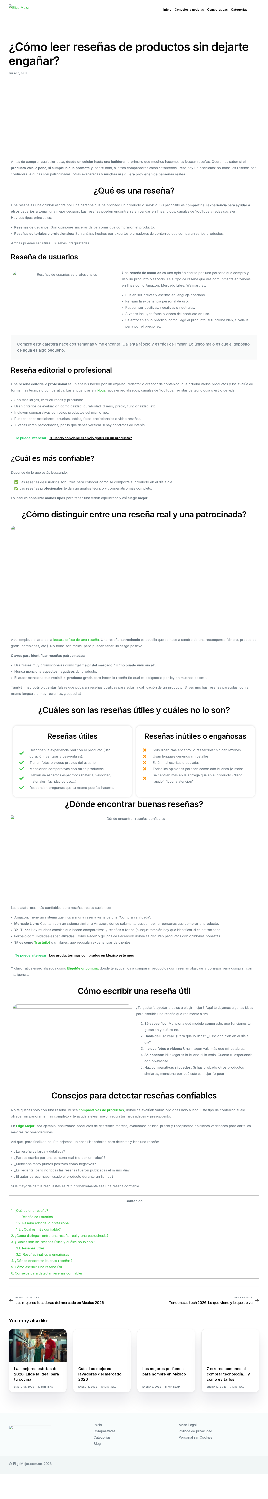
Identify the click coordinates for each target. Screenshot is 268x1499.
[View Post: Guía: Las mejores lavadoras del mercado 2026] (102, 1345)
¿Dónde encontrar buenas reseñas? (41, 1261)
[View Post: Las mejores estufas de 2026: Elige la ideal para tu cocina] (38, 1345)
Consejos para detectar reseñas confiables (47, 1273)
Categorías (102, 1437)
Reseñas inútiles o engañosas (42, 1254)
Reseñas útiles (30, 1248)
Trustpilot (42, 942)
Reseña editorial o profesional (43, 1223)
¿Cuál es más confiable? (38, 1229)
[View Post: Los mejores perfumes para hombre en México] (166, 1345)
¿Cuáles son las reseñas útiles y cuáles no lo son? (53, 1242)
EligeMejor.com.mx (83, 968)
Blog (97, 1444)
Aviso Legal (188, 1425)
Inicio (98, 1425)
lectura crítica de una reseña (76, 640)
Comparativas (104, 1431)
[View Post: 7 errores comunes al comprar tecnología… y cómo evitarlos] (230, 1345)
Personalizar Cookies (195, 1437)
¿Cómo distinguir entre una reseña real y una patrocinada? (59, 1236)
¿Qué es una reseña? (29, 1210)
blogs (101, 390)
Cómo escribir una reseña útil (36, 1267)
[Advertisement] (134, 110)
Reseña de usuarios (34, 1217)
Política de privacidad (195, 1431)
